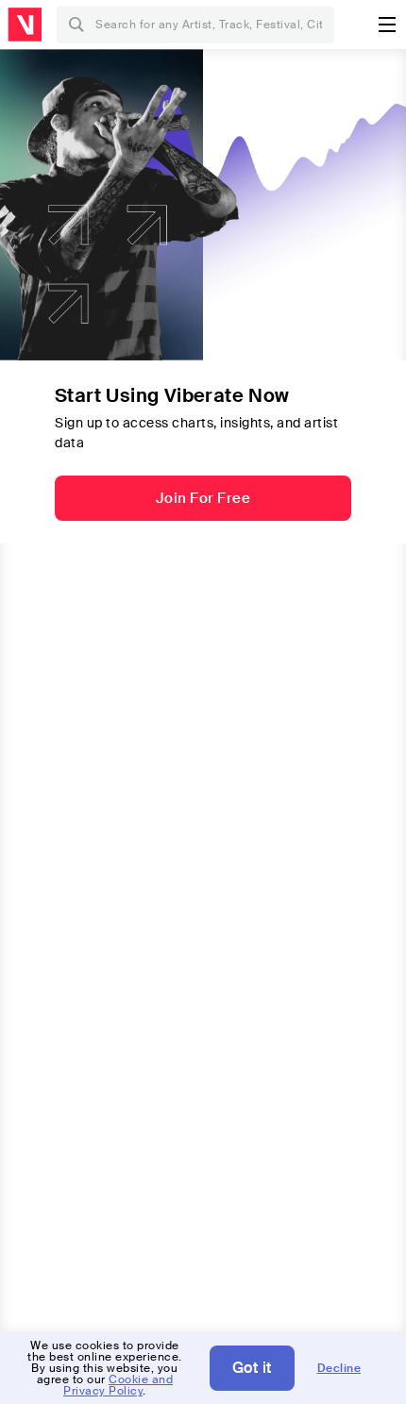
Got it (252, 1368)
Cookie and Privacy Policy (118, 1385)
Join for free (203, 498)
